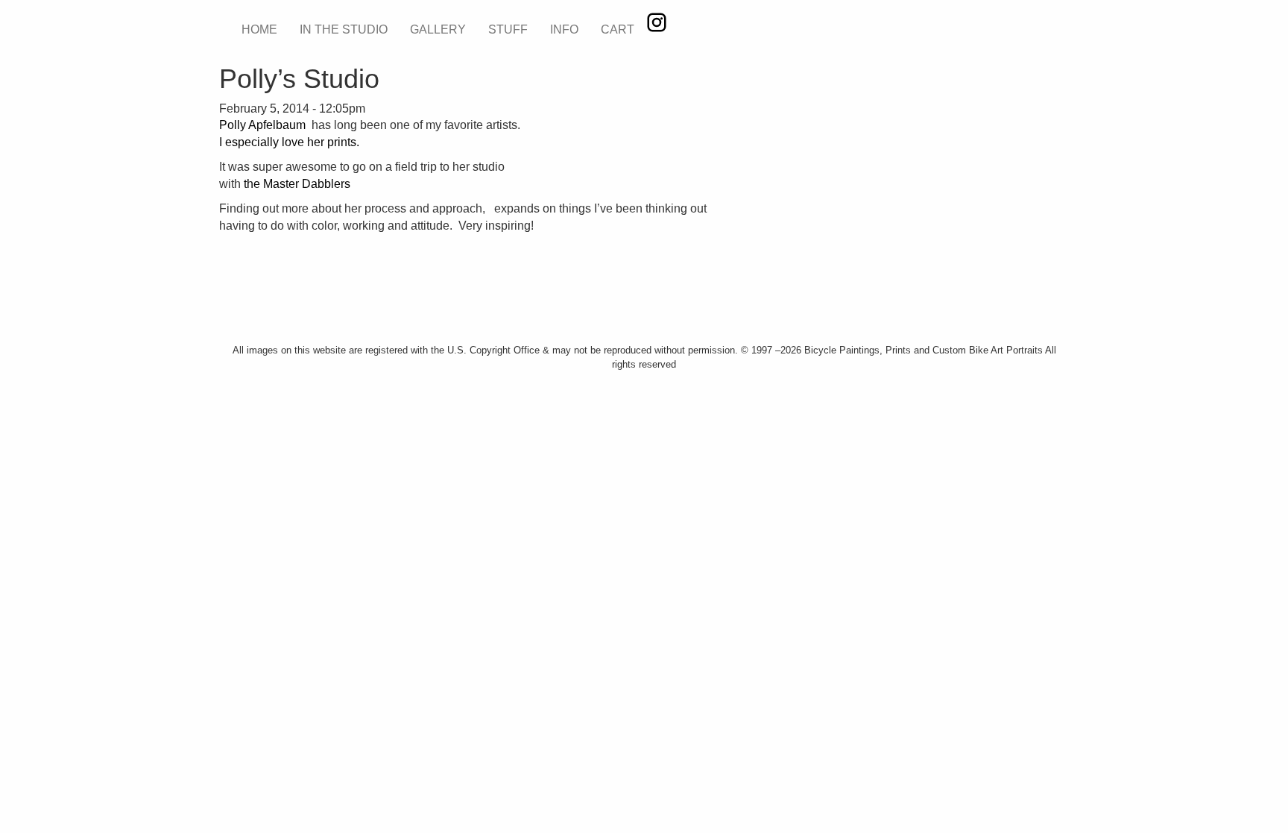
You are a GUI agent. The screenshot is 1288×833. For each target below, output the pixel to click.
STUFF (508, 29)
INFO (564, 29)
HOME (259, 29)
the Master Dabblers (297, 183)
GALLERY (438, 29)
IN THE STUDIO (344, 29)
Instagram (656, 22)
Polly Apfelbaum (264, 125)
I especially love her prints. (289, 142)
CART (617, 29)
